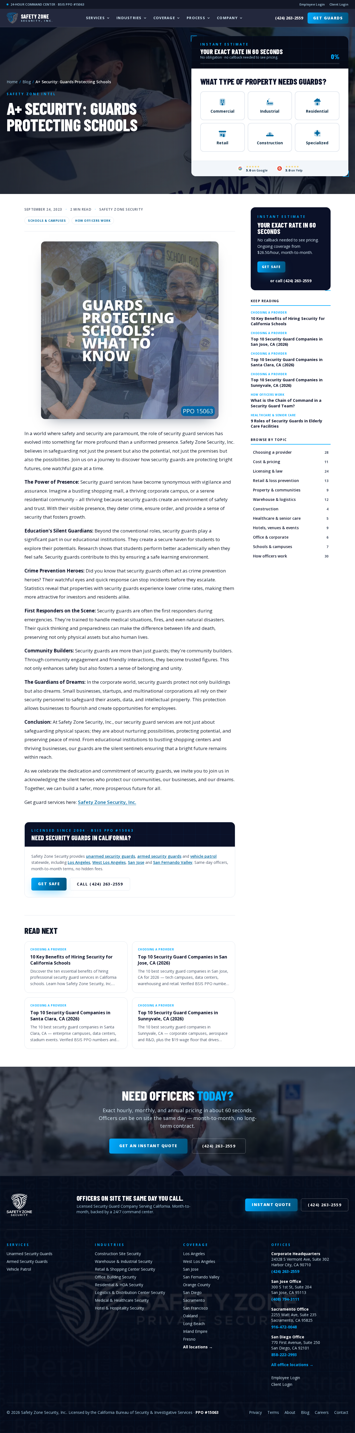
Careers (322, 1412)
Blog (26, 81)
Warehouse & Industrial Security (123, 1261)
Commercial (222, 111)
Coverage (164, 17)
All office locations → (292, 1364)
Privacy (255, 1412)
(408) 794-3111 (285, 1299)
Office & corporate (290, 537)
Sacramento (194, 1300)
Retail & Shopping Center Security (125, 1269)
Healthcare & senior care (290, 518)
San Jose (136, 862)
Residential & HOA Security (119, 1284)
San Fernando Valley (172, 862)
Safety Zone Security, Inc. (107, 802)
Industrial (269, 111)
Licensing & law (290, 471)
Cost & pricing (290, 461)
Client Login (338, 4)
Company (227, 17)
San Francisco (195, 1308)
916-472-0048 (284, 1326)
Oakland (190, 1315)
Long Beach (194, 1323)
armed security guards (159, 856)
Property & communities (290, 490)
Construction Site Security (118, 1253)
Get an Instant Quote (148, 1145)
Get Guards (328, 18)
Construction (270, 142)
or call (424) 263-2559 (290, 280)
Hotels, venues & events (290, 527)
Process (196, 17)
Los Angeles (79, 862)
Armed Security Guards (27, 1261)
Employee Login (312, 4)
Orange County (196, 1284)
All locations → (198, 1346)
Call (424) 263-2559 (100, 884)
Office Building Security (115, 1277)
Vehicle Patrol (19, 1269)
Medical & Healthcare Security (122, 1300)
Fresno (189, 1339)
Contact (341, 1412)
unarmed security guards (110, 856)
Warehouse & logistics (290, 499)
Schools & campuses (47, 221)
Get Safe (49, 883)
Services (95, 17)
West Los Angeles (109, 862)
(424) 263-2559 (289, 18)
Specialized (317, 142)
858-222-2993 (284, 1354)
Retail (222, 142)
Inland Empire (195, 1331)
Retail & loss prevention (290, 480)
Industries (129, 17)
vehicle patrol (203, 856)
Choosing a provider (290, 452)
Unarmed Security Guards (29, 1253)
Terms (273, 1412)
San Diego (192, 1292)
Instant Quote (271, 1204)
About (290, 1412)
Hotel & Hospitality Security (119, 1308)
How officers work (92, 221)
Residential (317, 111)
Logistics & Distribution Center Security (130, 1292)
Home (12, 81)
